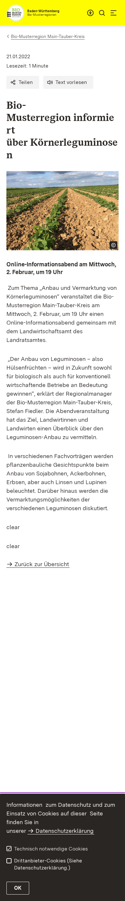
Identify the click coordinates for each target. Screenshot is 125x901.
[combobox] (90, 13)
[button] (22, 82)
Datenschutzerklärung (65, 830)
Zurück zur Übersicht (41, 564)
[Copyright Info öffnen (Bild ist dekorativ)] (113, 245)
